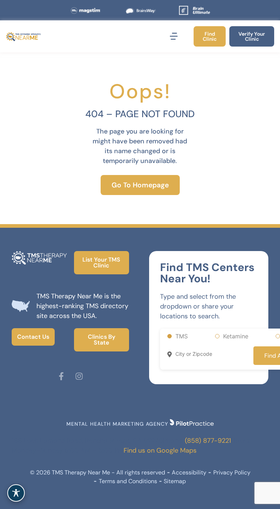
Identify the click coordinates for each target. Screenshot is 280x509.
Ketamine (235, 336)
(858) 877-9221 (208, 440)
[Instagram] (79, 376)
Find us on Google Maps (160, 450)
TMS (181, 336)
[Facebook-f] (61, 376)
